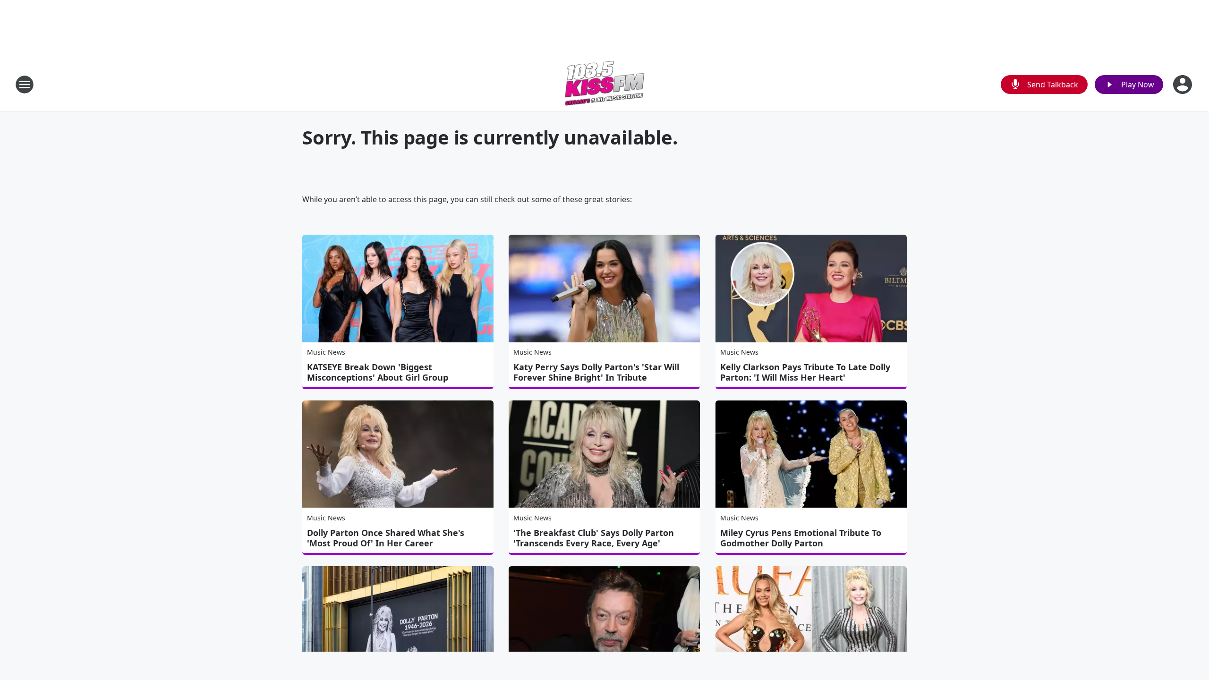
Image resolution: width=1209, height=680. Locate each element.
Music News (326, 352)
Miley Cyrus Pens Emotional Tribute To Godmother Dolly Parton (800, 537)
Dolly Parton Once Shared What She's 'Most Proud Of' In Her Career (385, 537)
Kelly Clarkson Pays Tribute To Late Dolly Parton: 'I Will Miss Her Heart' (805, 372)
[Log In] (1183, 84)
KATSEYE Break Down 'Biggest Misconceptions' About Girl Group (377, 372)
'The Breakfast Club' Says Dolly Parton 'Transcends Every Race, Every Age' (593, 537)
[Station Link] (604, 84)
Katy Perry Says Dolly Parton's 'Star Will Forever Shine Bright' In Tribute (596, 372)
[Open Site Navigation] (24, 84)
